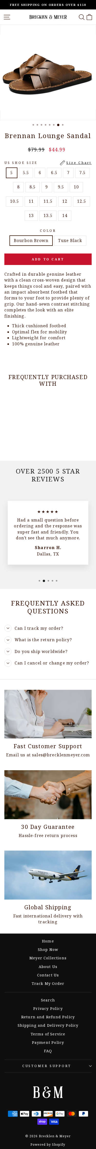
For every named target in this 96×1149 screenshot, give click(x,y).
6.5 (54, 172)
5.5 (26, 172)
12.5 (81, 201)
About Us (48, 966)
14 (64, 215)
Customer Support (46, 1066)
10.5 (14, 201)
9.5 (61, 187)
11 (31, 201)
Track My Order (48, 983)
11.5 (48, 201)
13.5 (48, 215)
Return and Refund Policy (48, 1016)
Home (48, 941)
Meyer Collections (48, 958)
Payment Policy (48, 1042)
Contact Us (48, 975)
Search (48, 1000)
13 (31, 215)
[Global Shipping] (48, 875)
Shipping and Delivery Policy (48, 1025)
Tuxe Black (70, 240)
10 (76, 187)
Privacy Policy (47, 1008)
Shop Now (48, 949)
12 (64, 201)
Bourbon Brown (31, 240)
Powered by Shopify (47, 1144)
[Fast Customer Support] (48, 714)
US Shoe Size (48, 163)
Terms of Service (48, 1034)
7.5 (82, 172)
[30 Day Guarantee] (48, 794)
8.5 (32, 187)
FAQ (48, 1050)
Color (48, 230)
